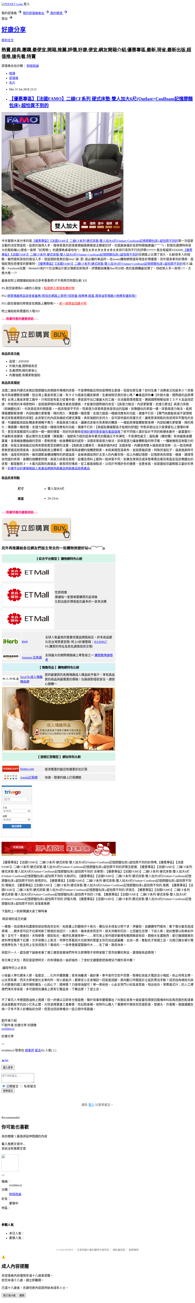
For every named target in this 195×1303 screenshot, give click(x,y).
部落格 (13, 78)
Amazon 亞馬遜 (32, 657)
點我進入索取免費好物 (59, 288)
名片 (12, 82)
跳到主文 (8, 40)
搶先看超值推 (111, 431)
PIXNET (69, 1249)
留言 (38, 1050)
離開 (21, 1295)
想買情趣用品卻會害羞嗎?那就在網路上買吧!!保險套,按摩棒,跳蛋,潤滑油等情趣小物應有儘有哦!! (72, 295)
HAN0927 (100, 641)
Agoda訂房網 (29, 777)
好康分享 (14, 29)
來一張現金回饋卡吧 (72, 303)
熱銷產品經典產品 (78, 468)
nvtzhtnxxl (8, 1028)
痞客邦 (29, 1050)
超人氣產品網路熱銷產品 (49, 468)
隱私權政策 (119, 1249)
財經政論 (33, 65)
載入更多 (8, 1067)
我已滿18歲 (9, 1295)
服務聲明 (134, 1249)
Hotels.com (27, 769)
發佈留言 (8, 1090)
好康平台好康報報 (20, 468)
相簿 (12, 73)
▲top (5, 1060)
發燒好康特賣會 (91, 431)
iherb (25, 641)
